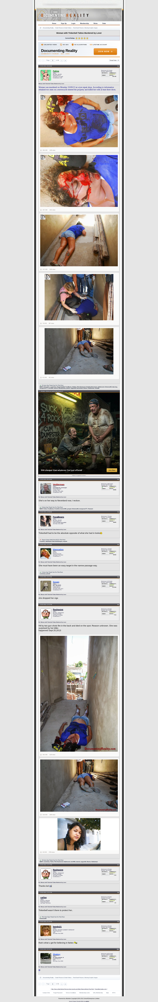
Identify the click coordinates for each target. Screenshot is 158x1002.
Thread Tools (113, 60)
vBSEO (87, 1001)
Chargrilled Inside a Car (101, 989)
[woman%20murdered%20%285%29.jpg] (79, 351)
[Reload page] (40, 27)
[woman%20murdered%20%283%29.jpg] (79, 297)
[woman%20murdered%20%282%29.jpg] (79, 181)
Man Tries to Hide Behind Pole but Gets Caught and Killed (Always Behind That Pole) (72, 989)
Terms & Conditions (71, 992)
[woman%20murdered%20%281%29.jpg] (79, 121)
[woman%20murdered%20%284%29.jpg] (79, 240)
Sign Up (64, 23)
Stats (104, 23)
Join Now (103, 51)
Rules (96, 23)
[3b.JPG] (79, 694)
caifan (43, 897)
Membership (84, 23)
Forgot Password (57, 992)
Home (54, 23)
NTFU (113, 992)
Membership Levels (84, 992)
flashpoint (58, 609)
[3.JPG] (79, 785)
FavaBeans (58, 517)
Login (73, 23)
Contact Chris (46, 992)
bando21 (57, 927)
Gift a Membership (98, 992)
